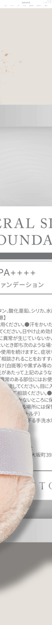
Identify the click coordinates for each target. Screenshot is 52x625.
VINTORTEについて (39, 5)
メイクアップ (12, 5)
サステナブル (24, 5)
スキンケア (5, 5)
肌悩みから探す (31, 5)
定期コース (46, 5)
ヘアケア (18, 5)
